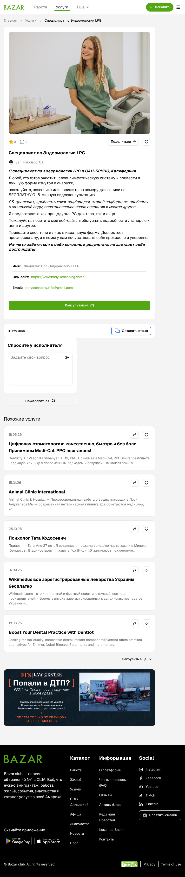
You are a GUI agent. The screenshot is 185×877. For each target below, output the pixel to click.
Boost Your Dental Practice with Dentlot (51, 632)
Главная (10, 20)
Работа (40, 7)
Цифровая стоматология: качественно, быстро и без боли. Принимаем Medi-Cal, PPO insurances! (73, 447)
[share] (135, 435)
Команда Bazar (111, 829)
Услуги (62, 7)
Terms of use (171, 864)
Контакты (106, 839)
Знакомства (80, 824)
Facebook (153, 778)
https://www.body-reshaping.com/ (57, 277)
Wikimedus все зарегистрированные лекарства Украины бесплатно (71, 583)
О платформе (110, 770)
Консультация (76, 305)
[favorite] (146, 142)
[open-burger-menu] (178, 7)
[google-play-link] (18, 841)
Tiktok (150, 795)
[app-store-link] (48, 841)
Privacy (149, 864)
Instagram (153, 769)
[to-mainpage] (23, 759)
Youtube (152, 786)
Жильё (75, 779)
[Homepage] (14, 7)
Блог (74, 843)
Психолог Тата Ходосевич (37, 538)
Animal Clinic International (37, 492)
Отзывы (105, 795)
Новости (77, 833)
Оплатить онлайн (163, 815)
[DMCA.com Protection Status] (129, 864)
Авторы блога (110, 804)
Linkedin (152, 804)
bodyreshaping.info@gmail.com (49, 288)
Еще (81, 7)
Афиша (75, 814)
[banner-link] (79, 697)
